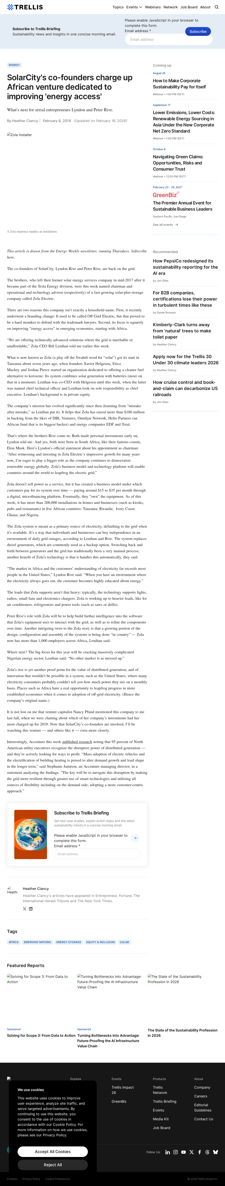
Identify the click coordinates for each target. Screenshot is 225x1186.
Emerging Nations (37, 942)
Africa (14, 942)
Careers (200, 1096)
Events (132, 7)
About (205, 7)
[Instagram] (175, 1152)
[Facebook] (199, 1152)
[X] (24, 909)
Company (202, 1087)
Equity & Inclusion (100, 942)
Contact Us (203, 1119)
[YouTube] (183, 1152)
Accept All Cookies (53, 1151)
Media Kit (161, 1119)
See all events (163, 224)
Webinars (153, 7)
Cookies (12, 1179)
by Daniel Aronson (164, 312)
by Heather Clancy (164, 344)
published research (77, 741)
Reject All (53, 1164)
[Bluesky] (215, 1152)
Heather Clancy (25, 120)
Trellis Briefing (164, 1101)
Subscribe (198, 31)
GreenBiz (119, 1101)
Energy (14, 65)
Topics (118, 7)
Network (170, 7)
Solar (124, 942)
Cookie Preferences (57, 1179)
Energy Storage (68, 942)
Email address (138, 31)
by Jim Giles (160, 280)
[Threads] (207, 1152)
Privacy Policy (31, 1179)
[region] (53, 1128)
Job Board (189, 7)
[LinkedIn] (31, 909)
